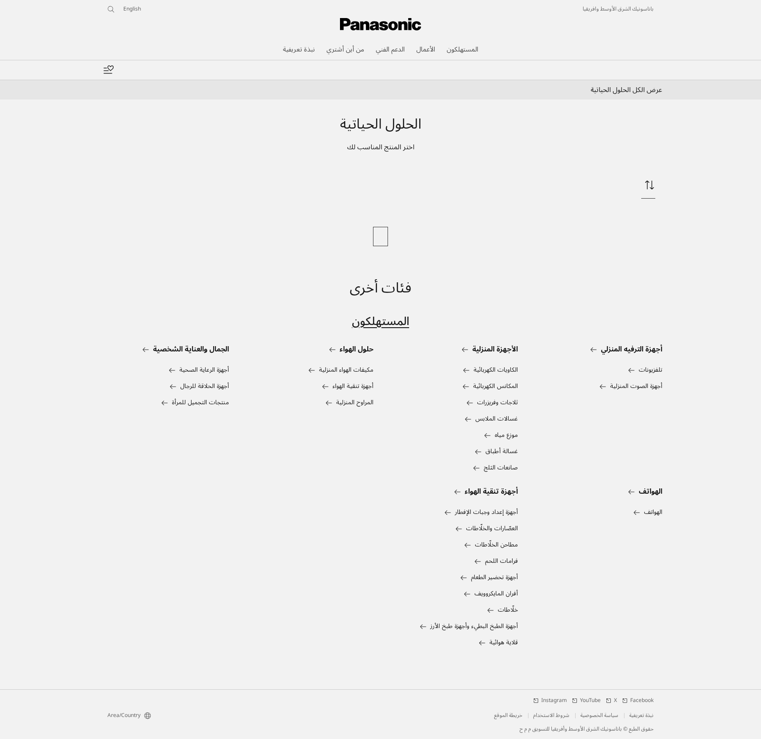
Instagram (554, 700)
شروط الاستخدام (551, 715)
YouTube (590, 700)
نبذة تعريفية (641, 715)
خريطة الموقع (508, 715)
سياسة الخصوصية (599, 715)
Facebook (642, 700)
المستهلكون (380, 321)
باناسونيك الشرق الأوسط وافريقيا (618, 9)
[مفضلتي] (108, 70)
